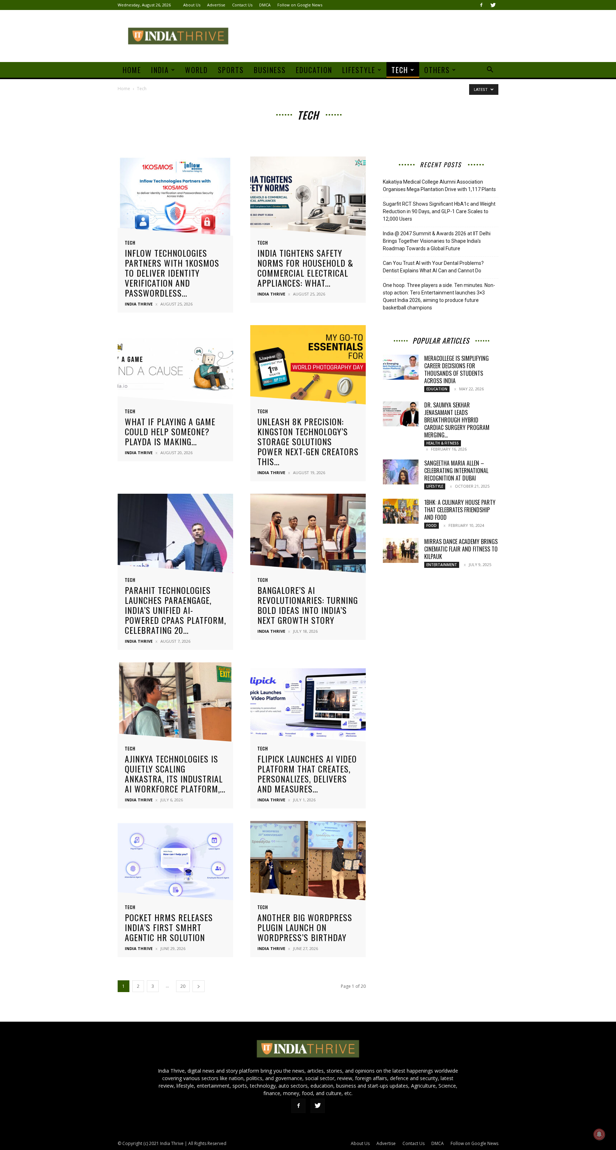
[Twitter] (493, 5)
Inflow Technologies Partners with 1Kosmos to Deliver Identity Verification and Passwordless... (172, 272)
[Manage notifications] (599, 1134)
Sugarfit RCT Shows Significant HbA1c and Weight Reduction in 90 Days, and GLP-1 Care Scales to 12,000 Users (439, 211)
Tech (399, 70)
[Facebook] (481, 5)
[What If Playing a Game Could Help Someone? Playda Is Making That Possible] (175, 367)
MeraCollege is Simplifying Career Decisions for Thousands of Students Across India (456, 369)
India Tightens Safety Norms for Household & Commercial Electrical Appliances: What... (305, 267)
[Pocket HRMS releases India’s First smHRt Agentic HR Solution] (175, 863)
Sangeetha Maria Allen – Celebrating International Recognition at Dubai (456, 470)
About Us (191, 4)
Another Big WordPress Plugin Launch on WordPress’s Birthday (304, 927)
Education (314, 70)
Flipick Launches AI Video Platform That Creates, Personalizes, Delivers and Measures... (307, 773)
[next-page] (198, 986)
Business (270, 70)
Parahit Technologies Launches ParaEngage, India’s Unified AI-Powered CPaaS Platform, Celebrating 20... (175, 610)
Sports (231, 70)
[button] (489, 70)
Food (431, 525)
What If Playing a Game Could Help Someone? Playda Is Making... (170, 431)
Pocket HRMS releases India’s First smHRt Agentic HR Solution (169, 927)
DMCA (265, 4)
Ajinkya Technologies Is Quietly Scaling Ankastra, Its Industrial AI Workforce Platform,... (175, 773)
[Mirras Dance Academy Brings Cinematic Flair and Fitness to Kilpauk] (401, 550)
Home (132, 70)
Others (437, 70)
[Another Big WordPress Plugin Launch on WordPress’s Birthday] (308, 863)
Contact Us (242, 4)
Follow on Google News (299, 4)
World (196, 70)
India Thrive (139, 304)
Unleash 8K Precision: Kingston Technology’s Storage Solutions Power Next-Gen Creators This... (308, 441)
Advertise (216, 4)
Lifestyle (358, 70)
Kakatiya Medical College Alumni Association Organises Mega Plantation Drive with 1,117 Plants (439, 185)
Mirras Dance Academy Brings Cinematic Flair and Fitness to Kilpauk (461, 549)
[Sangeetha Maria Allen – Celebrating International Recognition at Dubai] (401, 472)
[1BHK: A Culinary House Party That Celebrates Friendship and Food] (401, 511)
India (160, 70)
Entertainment (441, 564)
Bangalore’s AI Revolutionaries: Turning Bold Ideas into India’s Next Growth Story (307, 605)
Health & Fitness (442, 443)
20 (182, 986)
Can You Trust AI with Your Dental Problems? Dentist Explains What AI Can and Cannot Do (433, 266)
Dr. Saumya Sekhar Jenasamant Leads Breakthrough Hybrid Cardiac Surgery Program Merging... (456, 420)
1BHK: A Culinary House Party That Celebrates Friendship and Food (460, 510)
